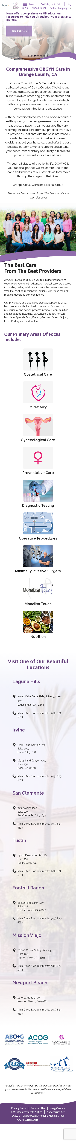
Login (25, 8)
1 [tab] (28, 56)
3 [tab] (35, 56)
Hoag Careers (57, 1108)
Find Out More (19, 31)
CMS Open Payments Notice (26, 1112)
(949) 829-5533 (53, 4)
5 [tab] (41, 56)
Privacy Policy (19, 1108)
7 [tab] (47, 56)
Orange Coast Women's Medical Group (44, 1115)
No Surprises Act (56, 1112)
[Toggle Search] (69, 4)
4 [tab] (38, 56)
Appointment (39, 8)
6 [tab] (44, 56)
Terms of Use (38, 1108)
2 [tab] (32, 56)
